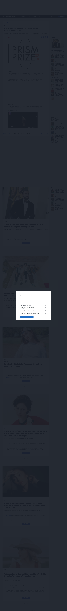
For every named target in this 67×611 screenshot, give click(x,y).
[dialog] (33, 305)
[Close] (49, 293)
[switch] (45, 307)
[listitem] (33, 305)
